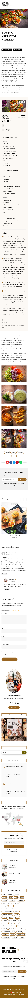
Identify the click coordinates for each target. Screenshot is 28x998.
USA (14, 931)
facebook (10, 703)
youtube (18, 703)
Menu (25, 4)
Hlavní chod (12, 43)
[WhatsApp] (20, 462)
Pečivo (11, 917)
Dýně (16, 897)
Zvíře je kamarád (21, 934)
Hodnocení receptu (6, 610)
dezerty (5, 897)
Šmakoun (22, 937)
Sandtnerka (5, 926)
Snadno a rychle (21, 926)
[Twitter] (14, 462)
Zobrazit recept (7, 49)
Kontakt (23, 989)
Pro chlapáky (13, 920)
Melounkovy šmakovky (8, 909)
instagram (13, 703)
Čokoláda (15, 937)
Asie (4, 894)
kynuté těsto (16, 903)
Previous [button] (22, 499)
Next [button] (25, 499)
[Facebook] (10, 462)
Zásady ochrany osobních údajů (11, 989)
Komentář (4, 614)
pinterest (15, 703)
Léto (11, 906)
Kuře (14, 452)
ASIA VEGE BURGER (14, 535)
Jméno (3, 628)
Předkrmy (5, 923)
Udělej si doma (6, 931)
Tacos (14, 456)
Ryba (12, 923)
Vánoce (12, 934)
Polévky (5, 920)
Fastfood (8, 452)
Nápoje (17, 914)
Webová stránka (5, 644)
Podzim (17, 917)
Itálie (4, 903)
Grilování (5, 900)
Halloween (12, 900)
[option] (14, 520)
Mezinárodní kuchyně (7, 911)
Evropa (22, 897)
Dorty (11, 897)
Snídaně (5, 928)
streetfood (20, 452)
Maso (16, 906)
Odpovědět (4, 573)
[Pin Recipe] (23, 101)
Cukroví (17, 894)
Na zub (17, 911)
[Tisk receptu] (20, 102)
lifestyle (5, 906)
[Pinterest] (17, 462)
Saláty (17, 923)
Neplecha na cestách (7, 914)
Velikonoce (5, 934)
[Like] (7, 462)
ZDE (20, 362)
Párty (20, 920)
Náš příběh (14, 707)
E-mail (3, 636)
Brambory (10, 894)
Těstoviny (22, 928)
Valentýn (20, 931)
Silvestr (13, 926)
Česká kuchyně (6, 937)
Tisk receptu (18, 49)
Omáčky (5, 917)
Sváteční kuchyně (13, 928)
